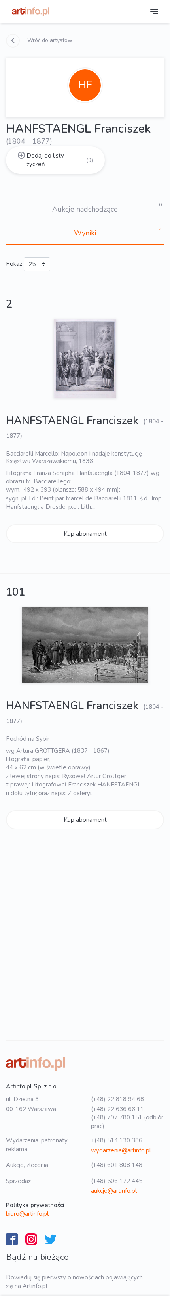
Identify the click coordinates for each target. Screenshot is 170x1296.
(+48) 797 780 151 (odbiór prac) (127, 1121)
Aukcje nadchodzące (85, 209)
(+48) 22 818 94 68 (117, 1099)
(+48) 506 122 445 (116, 1181)
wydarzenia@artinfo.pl (121, 1150)
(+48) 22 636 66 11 (117, 1109)
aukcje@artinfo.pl (114, 1191)
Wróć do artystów (49, 40)
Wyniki (85, 233)
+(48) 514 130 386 (116, 1140)
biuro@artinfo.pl (27, 1214)
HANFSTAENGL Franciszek (73, 420)
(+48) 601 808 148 (116, 1165)
